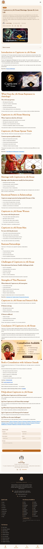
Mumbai (25, 511)
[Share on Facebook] (12, 26)
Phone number (5, 436)
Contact (3, 514)
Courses (3, 505)
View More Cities (26, 518)
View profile (24, 469)
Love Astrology (5, 536)
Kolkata (35, 502)
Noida (25, 503)
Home (3, 502)
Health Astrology (6, 534)
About (3, 504)
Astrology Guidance (6, 529)
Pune (25, 516)
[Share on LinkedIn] (18, 26)
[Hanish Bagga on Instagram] (20, 469)
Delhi (25, 502)
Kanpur (35, 506)
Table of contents (21, 47)
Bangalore (25, 509)
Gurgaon (25, 506)
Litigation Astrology (6, 541)
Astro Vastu (5, 527)
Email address (24, 431)
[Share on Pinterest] (21, 26)
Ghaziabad (26, 505)
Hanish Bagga (9, 23)
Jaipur (25, 508)
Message (3, 440)
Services (3, 507)
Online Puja (4, 509)
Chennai (25, 514)
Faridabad (35, 505)
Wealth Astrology (6, 539)
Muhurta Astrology (6, 538)
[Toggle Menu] (40, 2)
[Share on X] (15, 26)
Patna (35, 514)
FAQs (3, 516)
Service (23, 436)
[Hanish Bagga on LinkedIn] (17, 469)
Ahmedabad (36, 516)
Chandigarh (36, 511)
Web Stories (4, 511)
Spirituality (4, 513)
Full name (4, 431)
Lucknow (35, 503)
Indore (35, 509)
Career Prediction (6, 532)
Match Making (5, 530)
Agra (34, 508)
